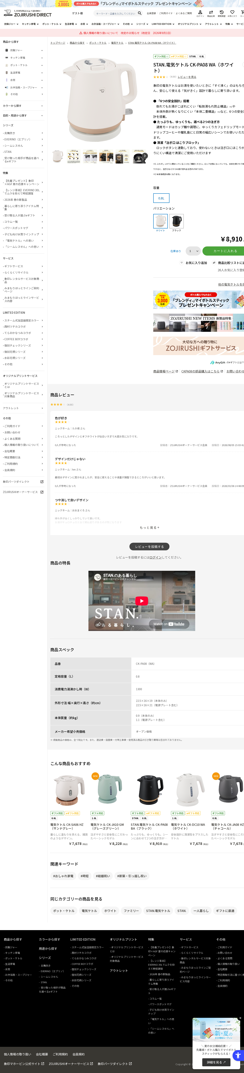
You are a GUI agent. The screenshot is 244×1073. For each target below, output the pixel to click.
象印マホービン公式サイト (22, 1063)
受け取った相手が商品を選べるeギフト (21, 159)
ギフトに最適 (225, 910)
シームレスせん (13, 145)
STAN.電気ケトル (158, 910)
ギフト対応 (160, 56)
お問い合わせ (12, 432)
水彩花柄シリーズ (15, 358)
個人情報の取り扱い (229, 964)
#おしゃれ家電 (63, 876)
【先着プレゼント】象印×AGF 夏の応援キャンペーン (21, 182)
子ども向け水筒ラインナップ (21, 234)
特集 (227, 23)
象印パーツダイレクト (16, 481)
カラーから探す (49, 939)
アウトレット (212, 23)
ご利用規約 (11, 464)
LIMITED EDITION (161, 23)
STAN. (192, 56)
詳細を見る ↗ (216, 1062)
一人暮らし (201, 910)
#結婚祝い (103, 876)
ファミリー (131, 910)
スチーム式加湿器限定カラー (21, 320)
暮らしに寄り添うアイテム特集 (21, 207)
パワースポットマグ (16, 228)
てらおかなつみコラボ (17, 333)
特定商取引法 (12, 457)
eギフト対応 (177, 56)
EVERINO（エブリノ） (18, 139)
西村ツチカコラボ (15, 326)
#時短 (85, 876)
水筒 (82, 23)
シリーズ (140, 23)
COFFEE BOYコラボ (16, 339)
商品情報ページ (164, 371)
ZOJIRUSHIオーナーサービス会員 (188, 445)
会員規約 (9, 470)
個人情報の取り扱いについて (21, 445)
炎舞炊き (9, 133)
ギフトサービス (13, 266)
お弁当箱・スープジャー (104, 23)
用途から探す (48, 948)
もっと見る (148, 527)
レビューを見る (187, 77)
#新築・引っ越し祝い (132, 876)
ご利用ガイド (166, 13)
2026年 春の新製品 (15, 200)
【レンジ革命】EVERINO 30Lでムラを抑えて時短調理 (22, 191)
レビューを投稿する (149, 546)
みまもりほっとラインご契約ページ (21, 289)
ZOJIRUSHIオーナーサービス (20, 492)
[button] (145, 156)
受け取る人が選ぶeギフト (19, 215)
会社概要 (9, 451)
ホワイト (110, 910)
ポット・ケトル (50, 23)
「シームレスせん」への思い (21, 247)
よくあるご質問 (184, 13)
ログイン (155, 557)
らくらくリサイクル (16, 272)
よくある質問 (12, 439)
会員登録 (151, 13)
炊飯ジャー (9, 23)
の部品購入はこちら (200, 371)
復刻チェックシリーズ (17, 345)
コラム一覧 (11, 222)
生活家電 (69, 23)
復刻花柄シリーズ (15, 352)
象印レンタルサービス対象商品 (21, 280)
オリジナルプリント (188, 23)
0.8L (201, 56)
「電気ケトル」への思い (19, 240)
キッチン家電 (29, 23)
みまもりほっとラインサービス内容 (21, 299)
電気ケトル (89, 910)
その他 (126, 23)
